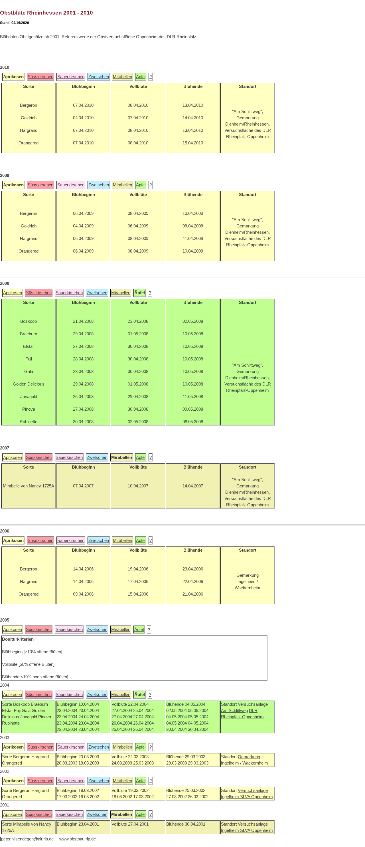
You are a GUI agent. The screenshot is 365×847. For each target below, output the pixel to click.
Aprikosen (12, 293)
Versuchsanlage (253, 704)
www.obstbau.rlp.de (77, 839)
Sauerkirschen (70, 76)
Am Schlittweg (234, 710)
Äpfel (140, 76)
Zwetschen (98, 76)
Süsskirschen (40, 76)
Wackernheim (255, 763)
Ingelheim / (231, 763)
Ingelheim (230, 796)
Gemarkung (249, 757)
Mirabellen (122, 76)
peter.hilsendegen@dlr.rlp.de (27, 839)
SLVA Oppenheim (256, 796)
